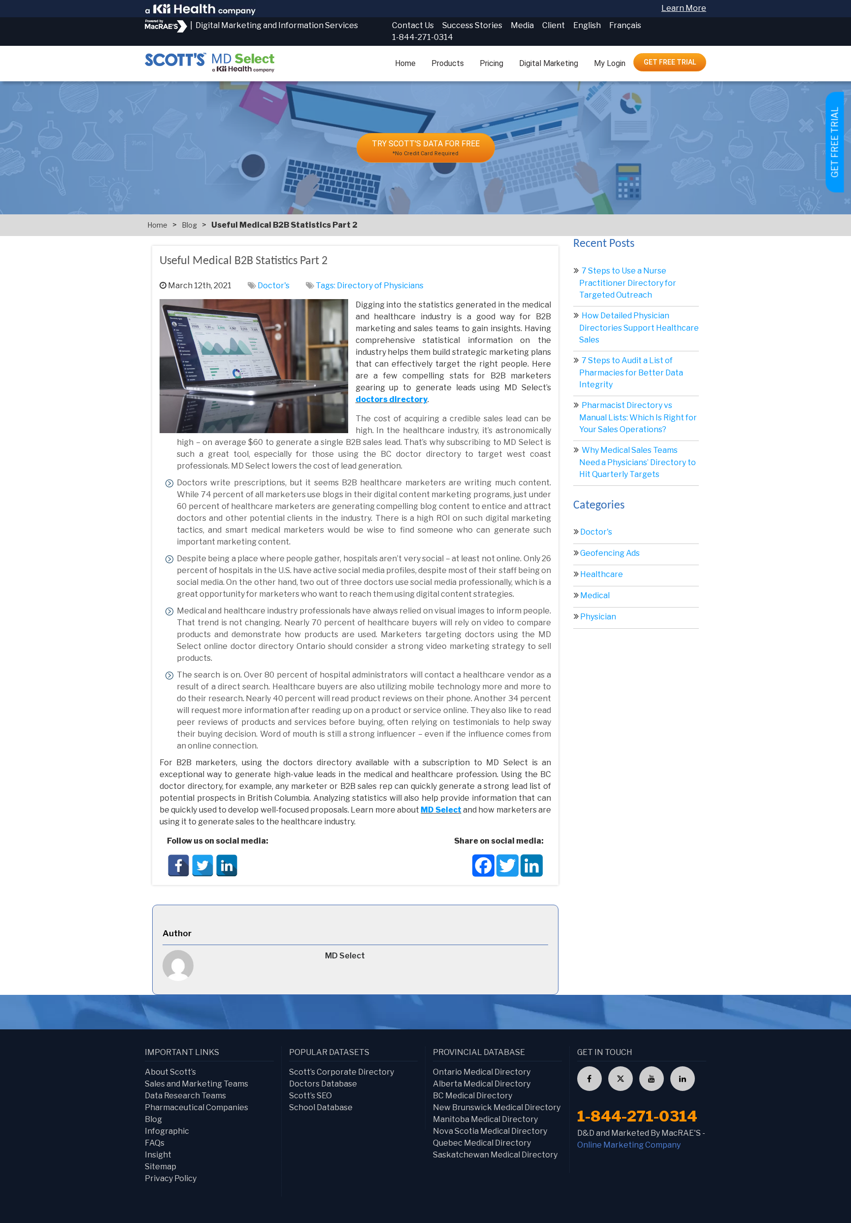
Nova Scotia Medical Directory (490, 1131)
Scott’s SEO (310, 1095)
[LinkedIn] (227, 865)
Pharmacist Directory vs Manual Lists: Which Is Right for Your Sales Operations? (638, 417)
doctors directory (391, 399)
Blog (189, 225)
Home (405, 63)
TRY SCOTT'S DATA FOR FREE (426, 148)
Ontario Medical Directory (481, 1072)
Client (553, 25)
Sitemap (160, 1166)
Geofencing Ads (610, 553)
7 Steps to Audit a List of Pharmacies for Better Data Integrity (631, 372)
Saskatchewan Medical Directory (495, 1154)
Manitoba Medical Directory (485, 1119)
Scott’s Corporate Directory (341, 1072)
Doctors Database (323, 1083)
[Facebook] (178, 865)
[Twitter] (203, 865)
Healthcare (601, 574)
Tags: (326, 285)
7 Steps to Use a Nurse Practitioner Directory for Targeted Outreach (627, 283)
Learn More (683, 8)
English (587, 25)
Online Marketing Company (629, 1145)
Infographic (167, 1131)
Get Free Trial (670, 62)
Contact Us (413, 25)
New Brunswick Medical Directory (496, 1107)
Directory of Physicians (380, 285)
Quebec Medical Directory (482, 1143)
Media (522, 25)
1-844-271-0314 (422, 37)
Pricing (491, 63)
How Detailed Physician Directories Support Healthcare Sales (639, 327)
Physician (598, 616)
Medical (595, 595)
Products (447, 63)
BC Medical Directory (472, 1095)
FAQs (154, 1143)
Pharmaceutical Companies (196, 1107)
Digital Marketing (548, 63)
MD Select (441, 810)
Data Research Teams (185, 1095)
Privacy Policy (170, 1178)
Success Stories (472, 25)
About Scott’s (170, 1072)
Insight (158, 1154)
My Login (609, 63)
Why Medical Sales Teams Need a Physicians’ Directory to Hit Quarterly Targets (637, 462)
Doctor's (274, 285)
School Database (321, 1107)
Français (625, 25)
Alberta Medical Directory (481, 1083)
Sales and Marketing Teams (196, 1083)
